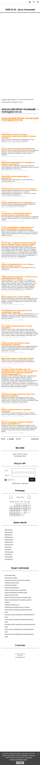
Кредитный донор (10, 575)
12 (28, 507)
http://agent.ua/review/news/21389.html (12, 258)
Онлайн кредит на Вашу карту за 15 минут (17, 607)
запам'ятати (10, 480)
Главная (3, 99)
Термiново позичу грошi (12, 582)
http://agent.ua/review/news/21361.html (12, 403)
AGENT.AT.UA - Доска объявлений (20, 9)
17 (22, 509)
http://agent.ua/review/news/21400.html (12, 433)
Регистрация (18, 456)
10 (22, 507)
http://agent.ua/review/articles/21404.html (13, 170)
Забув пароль (16, 483)
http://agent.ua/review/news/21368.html (12, 221)
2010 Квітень (8, 554)
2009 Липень (8, 535)
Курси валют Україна (11, 578)
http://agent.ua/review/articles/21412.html (13, 237)
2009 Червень (9, 532)
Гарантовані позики (11, 585)
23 (18, 512)
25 (17, 99)
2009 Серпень (9, 537)
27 (10, 515)
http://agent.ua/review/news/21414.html (12, 207)
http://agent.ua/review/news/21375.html (12, 183)
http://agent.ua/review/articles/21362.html (13, 290)
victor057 (11, 439)
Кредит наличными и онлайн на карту (16, 592)
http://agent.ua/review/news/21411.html (12, 363)
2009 (8, 99)
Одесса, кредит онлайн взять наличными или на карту (19, 630)
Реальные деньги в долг (12, 604)
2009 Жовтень (9, 542)
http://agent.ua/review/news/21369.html (12, 416)
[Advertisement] (20, 34)
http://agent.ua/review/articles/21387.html (13, 196)
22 (16, 512)
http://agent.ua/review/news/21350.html (12, 320)
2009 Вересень (9, 539)
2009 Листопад (9, 544)
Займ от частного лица (11, 595)
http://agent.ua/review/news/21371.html (12, 304)
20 (10, 512)
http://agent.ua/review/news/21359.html (12, 156)
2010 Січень (8, 547)
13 (10, 509)
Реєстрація (25, 483)
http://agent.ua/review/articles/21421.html (13, 270)
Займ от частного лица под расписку (15, 590)
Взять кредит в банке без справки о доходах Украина (18, 601)
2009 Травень (9, 530)
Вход (24, 456)
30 (18, 515)
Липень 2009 (20, 497)
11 (25, 507)
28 (13, 515)
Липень (13, 99)
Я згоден (20, 762)
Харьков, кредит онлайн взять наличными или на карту (19, 616)
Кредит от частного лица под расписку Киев (18, 597)
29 (16, 515)
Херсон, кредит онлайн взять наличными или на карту (19, 635)
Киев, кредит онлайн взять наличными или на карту (18, 611)
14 (13, 509)
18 (25, 509)
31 (22, 515)
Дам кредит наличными (12, 587)
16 (18, 509)
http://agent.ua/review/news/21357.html (12, 142)
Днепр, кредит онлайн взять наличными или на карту (19, 621)
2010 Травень (9, 557)
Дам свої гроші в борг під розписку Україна (17, 580)
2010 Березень (9, 552)
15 (16, 509)
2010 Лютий (8, 549)
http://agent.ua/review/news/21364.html (12, 352)
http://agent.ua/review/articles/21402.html (13, 388)
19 (28, 509)
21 (13, 512)
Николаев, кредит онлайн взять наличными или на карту (20, 625)
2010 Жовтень (9, 559)
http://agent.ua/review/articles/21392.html (13, 337)
